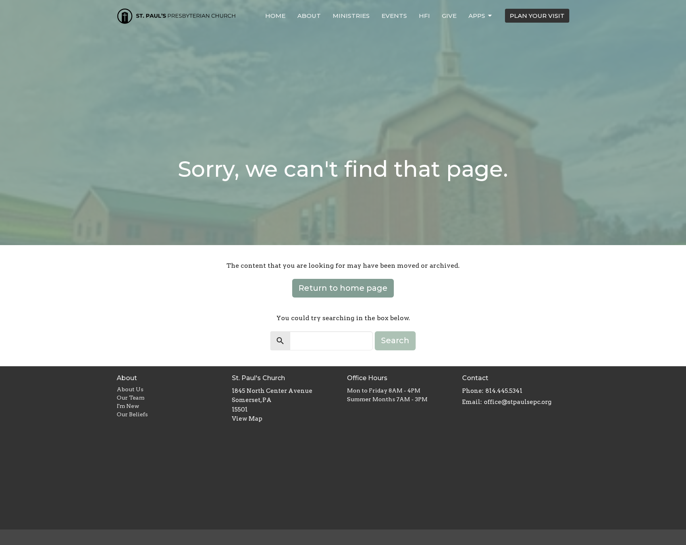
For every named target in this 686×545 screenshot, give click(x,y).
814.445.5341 (504, 390)
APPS (476, 15)
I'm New (128, 406)
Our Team (131, 397)
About (309, 15)
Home (275, 15)
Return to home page (343, 288)
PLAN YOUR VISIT (537, 15)
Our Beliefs (132, 414)
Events (394, 15)
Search (395, 340)
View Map (247, 418)
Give (449, 15)
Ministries (351, 15)
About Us (130, 389)
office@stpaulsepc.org (517, 402)
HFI (424, 15)
